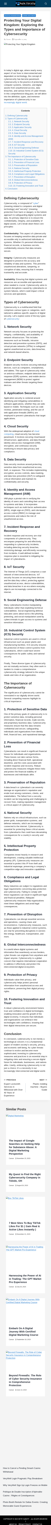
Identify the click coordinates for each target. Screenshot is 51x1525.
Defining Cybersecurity (16, 115)
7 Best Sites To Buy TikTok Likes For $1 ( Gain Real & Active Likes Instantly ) (24, 1226)
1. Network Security (18, 121)
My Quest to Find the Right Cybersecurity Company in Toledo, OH (25, 1177)
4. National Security (18, 168)
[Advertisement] (25, 1435)
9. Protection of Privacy (20, 183)
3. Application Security (20, 127)
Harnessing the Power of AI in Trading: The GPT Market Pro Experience (25, 1278)
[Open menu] (5, 3)
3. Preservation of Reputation (23, 165)
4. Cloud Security (17, 130)
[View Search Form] (45, 3)
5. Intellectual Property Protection (24, 171)
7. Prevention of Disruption (21, 177)
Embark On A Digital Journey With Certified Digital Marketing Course (23, 1331)
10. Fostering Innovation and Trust (25, 186)
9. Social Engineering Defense (23, 148)
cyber (35, 203)
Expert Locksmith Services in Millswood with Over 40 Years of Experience (13, 1088)
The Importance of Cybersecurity (20, 156)
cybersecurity (12, 319)
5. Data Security (17, 133)
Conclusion (11, 189)
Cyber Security (29, 15)
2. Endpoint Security (19, 124)
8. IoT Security (16, 145)
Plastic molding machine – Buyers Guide (38, 1085)
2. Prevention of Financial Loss (23, 162)
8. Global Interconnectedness (23, 180)
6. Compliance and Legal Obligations (26, 174)
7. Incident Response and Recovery (25, 142)
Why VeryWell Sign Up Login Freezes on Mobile (25, 1485)
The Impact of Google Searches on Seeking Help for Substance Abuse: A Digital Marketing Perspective (24, 1147)
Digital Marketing (12, 15)
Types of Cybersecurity (16, 118)
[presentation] (25, 1125)
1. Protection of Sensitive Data (23, 159)
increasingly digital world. (15, 102)
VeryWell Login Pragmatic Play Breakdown (22, 1478)
